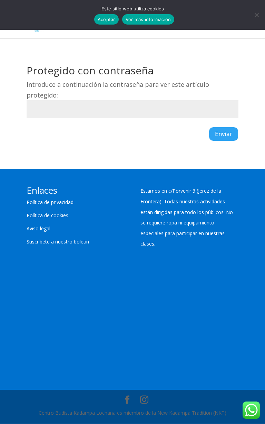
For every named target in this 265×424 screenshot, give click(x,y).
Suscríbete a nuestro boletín (58, 241)
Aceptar (106, 19)
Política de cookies (47, 215)
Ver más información (148, 19)
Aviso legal (38, 228)
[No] (256, 14)
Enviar (223, 134)
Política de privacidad (50, 202)
